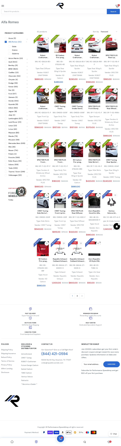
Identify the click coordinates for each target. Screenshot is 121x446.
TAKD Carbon (26, 373)
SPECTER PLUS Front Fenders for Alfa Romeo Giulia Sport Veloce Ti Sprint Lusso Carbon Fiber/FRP (43, 161)
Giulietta (15, 54)
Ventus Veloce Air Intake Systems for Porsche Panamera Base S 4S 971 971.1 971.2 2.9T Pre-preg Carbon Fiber (111, 212)
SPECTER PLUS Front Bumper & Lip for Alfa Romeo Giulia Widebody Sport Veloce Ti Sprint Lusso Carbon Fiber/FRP (94, 107)
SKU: (36, 62)
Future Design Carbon (29, 365)
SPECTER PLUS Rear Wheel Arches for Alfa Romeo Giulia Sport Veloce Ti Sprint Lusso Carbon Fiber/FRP (111, 107)
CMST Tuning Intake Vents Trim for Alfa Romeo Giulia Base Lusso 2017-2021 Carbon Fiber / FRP (77, 107)
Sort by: (96, 32)
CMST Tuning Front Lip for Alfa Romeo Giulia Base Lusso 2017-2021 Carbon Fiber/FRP (60, 212)
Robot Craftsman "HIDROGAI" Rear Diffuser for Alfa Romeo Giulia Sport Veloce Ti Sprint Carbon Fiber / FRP (43, 56)
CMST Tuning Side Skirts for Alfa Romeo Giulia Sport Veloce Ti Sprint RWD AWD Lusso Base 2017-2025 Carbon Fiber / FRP (43, 212)
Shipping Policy (7, 350)
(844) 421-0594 (54, 354)
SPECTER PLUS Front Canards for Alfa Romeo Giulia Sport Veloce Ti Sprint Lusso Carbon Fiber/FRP (60, 161)
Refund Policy (6, 357)
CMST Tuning (26, 358)
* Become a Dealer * (29, 384)
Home (5, 25)
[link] (47, 40)
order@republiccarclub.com (52, 363)
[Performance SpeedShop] (60, 6)
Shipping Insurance (8, 353)
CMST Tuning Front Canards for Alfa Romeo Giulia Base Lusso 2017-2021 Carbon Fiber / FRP (60, 107)
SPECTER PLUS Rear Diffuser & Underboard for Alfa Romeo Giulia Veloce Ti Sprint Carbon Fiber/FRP (77, 212)
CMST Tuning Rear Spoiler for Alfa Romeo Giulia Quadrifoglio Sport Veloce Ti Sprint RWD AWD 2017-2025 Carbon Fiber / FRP (111, 161)
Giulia (14, 46)
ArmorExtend (26, 354)
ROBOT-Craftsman (28, 361)
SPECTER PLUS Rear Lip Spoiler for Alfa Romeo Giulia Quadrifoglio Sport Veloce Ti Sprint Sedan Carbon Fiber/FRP (111, 56)
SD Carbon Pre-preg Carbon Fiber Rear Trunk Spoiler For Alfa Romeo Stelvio (60, 56)
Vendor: (40, 72)
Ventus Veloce (27, 377)
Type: (38, 68)
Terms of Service (7, 361)
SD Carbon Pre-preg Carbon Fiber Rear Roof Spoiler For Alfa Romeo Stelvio (77, 161)
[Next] (82, 296)
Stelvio (14, 50)
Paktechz (24, 380)
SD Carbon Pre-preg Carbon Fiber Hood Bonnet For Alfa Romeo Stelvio (42, 260)
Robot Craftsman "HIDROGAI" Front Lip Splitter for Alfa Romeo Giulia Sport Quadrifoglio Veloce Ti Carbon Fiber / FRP (43, 107)
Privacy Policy (6, 365)
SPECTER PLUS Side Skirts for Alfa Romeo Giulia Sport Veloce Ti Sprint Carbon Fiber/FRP (94, 161)
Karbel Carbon (26, 369)
